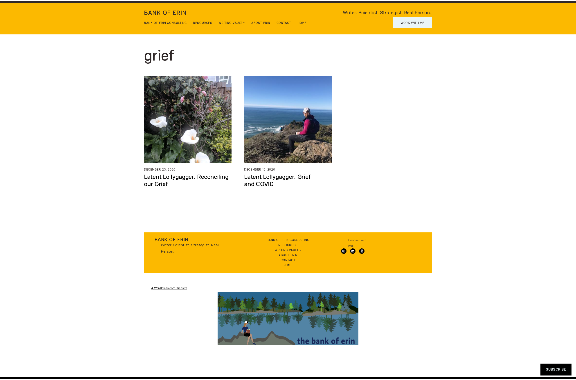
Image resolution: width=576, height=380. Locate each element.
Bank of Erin (165, 13)
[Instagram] (343, 251)
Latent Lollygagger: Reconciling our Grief (186, 180)
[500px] (361, 251)
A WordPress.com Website (169, 288)
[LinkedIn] (353, 251)
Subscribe (556, 369)
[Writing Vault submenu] (244, 23)
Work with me (412, 23)
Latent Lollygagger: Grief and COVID (277, 180)
